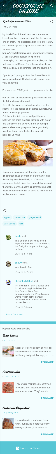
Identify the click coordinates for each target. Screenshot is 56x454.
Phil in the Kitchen (24, 281)
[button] (52, 22)
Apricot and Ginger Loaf (15, 408)
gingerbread (35, 217)
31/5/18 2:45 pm (23, 307)
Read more (47, 362)
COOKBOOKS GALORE (28, 8)
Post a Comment (14, 314)
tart (21, 223)
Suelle (18, 236)
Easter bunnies (10, 336)
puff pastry (9, 223)
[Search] (52, 6)
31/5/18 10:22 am (24, 272)
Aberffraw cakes (11, 372)
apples (7, 217)
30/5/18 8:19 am (23, 253)
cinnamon (20, 217)
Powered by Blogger (29, 448)
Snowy (18, 262)
